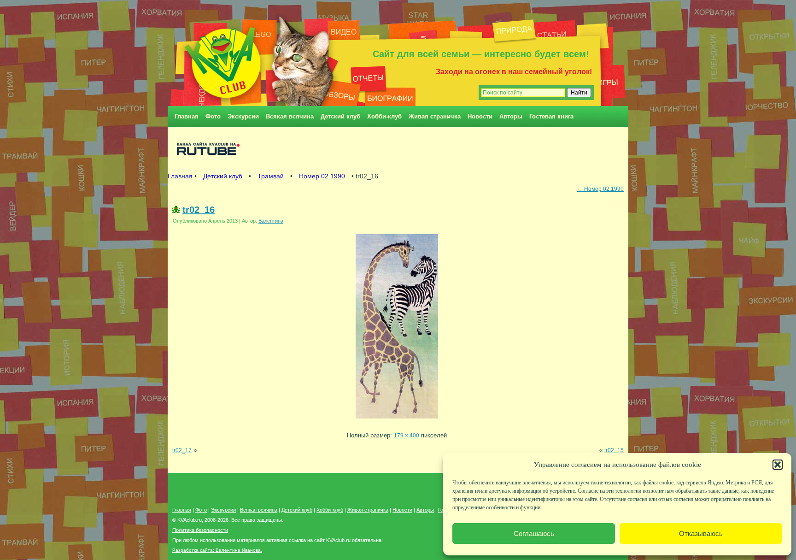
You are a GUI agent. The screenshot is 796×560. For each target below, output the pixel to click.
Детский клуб (340, 116)
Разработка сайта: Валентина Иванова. (217, 550)
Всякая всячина (290, 116)
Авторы (510, 116)
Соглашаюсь (534, 533)
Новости (480, 116)
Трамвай (271, 176)
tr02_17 (182, 450)
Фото (213, 116)
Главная (187, 116)
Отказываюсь (701, 533)
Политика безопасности (200, 530)
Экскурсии (243, 116)
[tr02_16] (397, 421)
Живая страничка (435, 116)
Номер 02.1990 (322, 176)
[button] (777, 464)
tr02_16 (198, 210)
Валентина (270, 221)
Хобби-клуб (384, 116)
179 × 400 (406, 435)
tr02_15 (614, 450)
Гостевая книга (551, 116)
